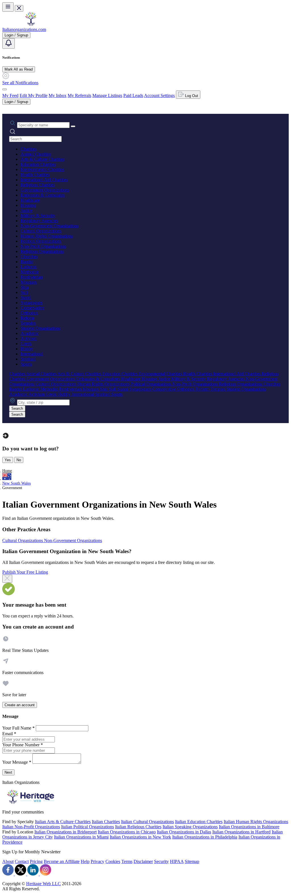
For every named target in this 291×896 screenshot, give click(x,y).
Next (8, 772)
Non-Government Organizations (49, 225)
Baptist (26, 261)
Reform (27, 318)
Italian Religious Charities (138, 826)
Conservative (32, 307)
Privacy (97, 861)
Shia (24, 287)
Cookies (112, 861)
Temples (28, 323)
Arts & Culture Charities (42, 159)
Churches (29, 256)
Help (85, 861)
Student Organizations (40, 328)
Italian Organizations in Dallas (184, 831)
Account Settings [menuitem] (159, 95)
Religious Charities (37, 184)
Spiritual (28, 359)
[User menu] (4, 89)
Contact (22, 861)
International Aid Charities (44, 179)
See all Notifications (20, 82)
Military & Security (37, 215)
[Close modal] (7, 579)
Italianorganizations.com (24, 29)
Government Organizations (44, 190)
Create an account (20, 705)
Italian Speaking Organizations (190, 826)
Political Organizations (40, 241)
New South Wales (16, 483)
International (31, 353)
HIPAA (177, 861)
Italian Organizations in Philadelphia (204, 837)
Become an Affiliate (62, 861)
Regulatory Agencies (39, 220)
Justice (26, 210)
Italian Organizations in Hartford (241, 831)
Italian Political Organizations (87, 826)
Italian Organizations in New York (140, 837)
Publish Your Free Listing (25, 572)
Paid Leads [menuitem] (133, 95)
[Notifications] (8, 43)
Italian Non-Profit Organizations (31, 826)
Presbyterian (31, 277)
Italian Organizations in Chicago (127, 831)
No (18, 460)
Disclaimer (143, 861)
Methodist (29, 271)
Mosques (28, 282)
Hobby (26, 348)
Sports (26, 364)
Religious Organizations (42, 251)
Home (7, 471)
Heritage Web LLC (43, 883)
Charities (28, 149)
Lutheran (28, 266)
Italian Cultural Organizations (147, 821)
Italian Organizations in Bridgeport (65, 831)
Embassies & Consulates (42, 195)
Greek (26, 343)
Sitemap (192, 861)
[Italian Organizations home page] (30, 24)
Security (161, 861)
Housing (28, 205)
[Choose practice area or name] (73, 126)
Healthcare (30, 200)
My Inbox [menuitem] (57, 95)
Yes (8, 460)
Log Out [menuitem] (191, 96)
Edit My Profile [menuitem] (33, 95)
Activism (28, 338)
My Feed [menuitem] (10, 95)
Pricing (36, 861)
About (8, 861)
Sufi (24, 292)
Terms (126, 861)
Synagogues (31, 302)
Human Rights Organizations (46, 236)
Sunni (25, 297)
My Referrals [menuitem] (79, 95)
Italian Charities (106, 821)
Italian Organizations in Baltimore (249, 826)
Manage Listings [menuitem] (107, 95)
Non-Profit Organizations (43, 246)
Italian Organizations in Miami (81, 837)
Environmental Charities (42, 169)
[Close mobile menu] (19, 8)
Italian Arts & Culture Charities (63, 821)
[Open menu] (8, 7)
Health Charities (34, 174)
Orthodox (29, 312)
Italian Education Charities (199, 821)
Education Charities (38, 164)
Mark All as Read (19, 69)
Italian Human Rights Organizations (256, 821)
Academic (29, 333)
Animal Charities (35, 154)
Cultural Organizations (40, 230)
